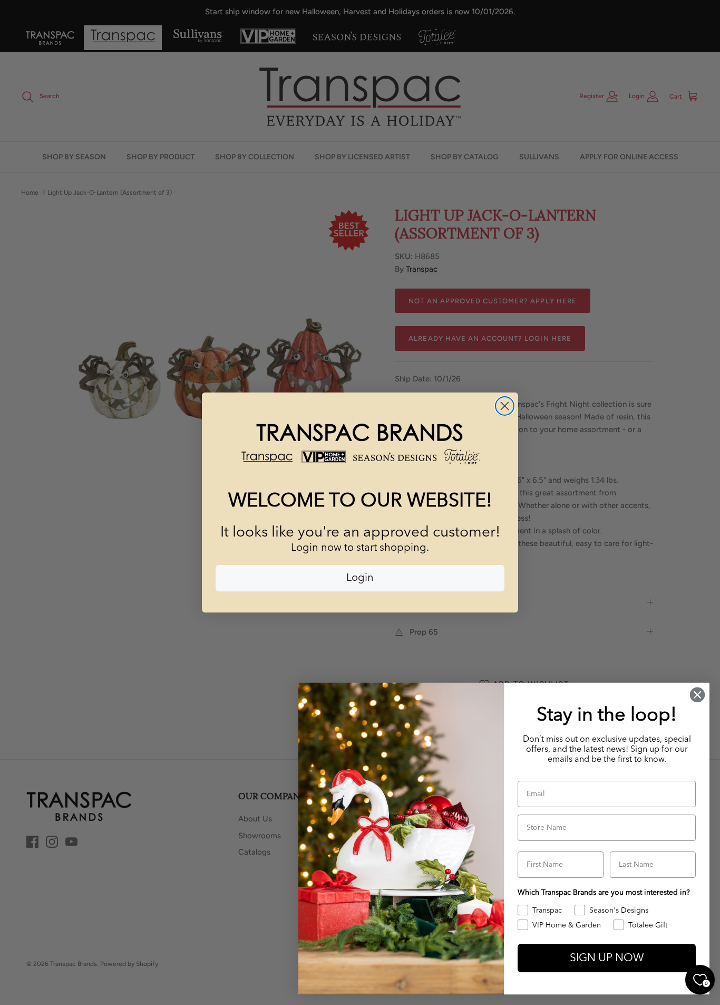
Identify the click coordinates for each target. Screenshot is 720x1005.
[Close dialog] (504, 406)
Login (360, 578)
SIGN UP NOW (607, 958)
